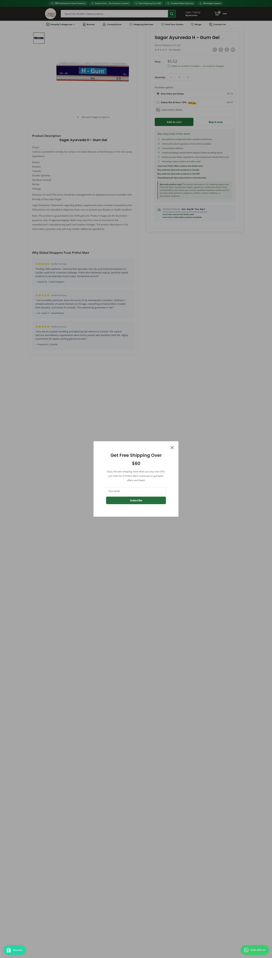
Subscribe (136, 500)
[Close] (172, 447)
